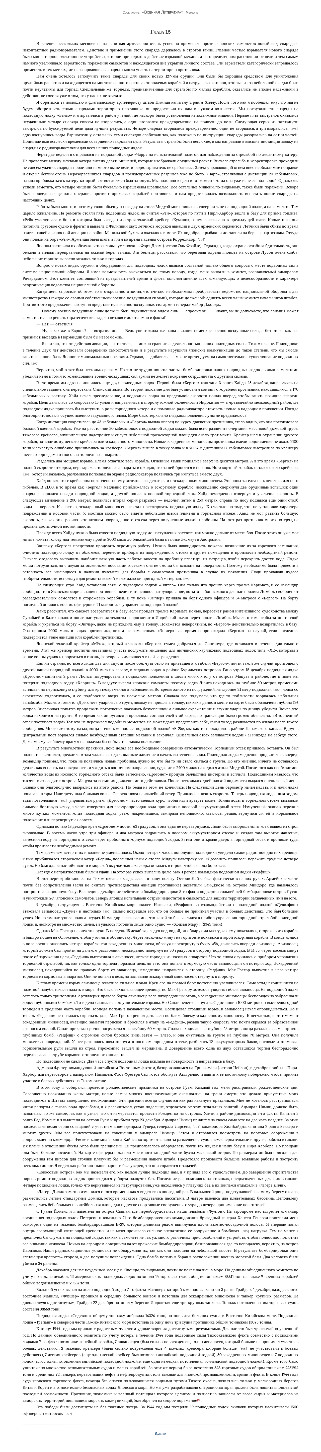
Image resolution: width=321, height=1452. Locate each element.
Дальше (161, 1434)
